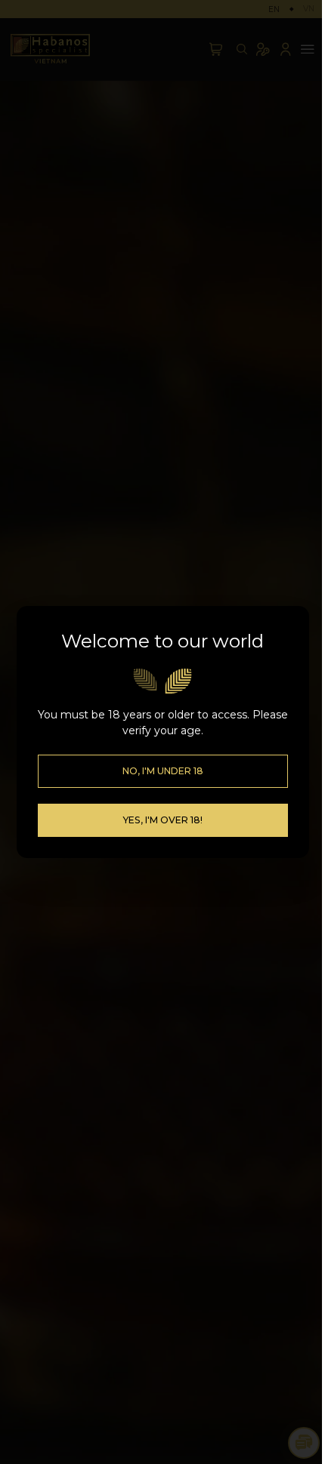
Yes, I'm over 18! (162, 820)
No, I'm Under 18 (162, 771)
